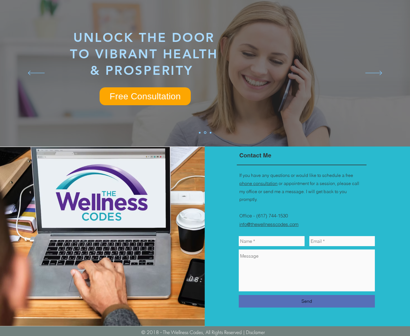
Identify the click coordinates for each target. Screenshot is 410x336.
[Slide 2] (200, 132)
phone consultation (258, 183)
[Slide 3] (210, 132)
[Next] (373, 73)
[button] (145, 96)
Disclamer (255, 332)
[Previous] (36, 73)
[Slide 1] (205, 132)
